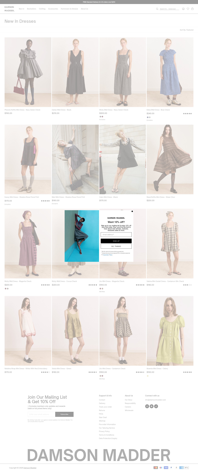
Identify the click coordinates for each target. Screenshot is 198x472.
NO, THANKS (116, 246)
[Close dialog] (132, 211)
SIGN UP (116, 240)
